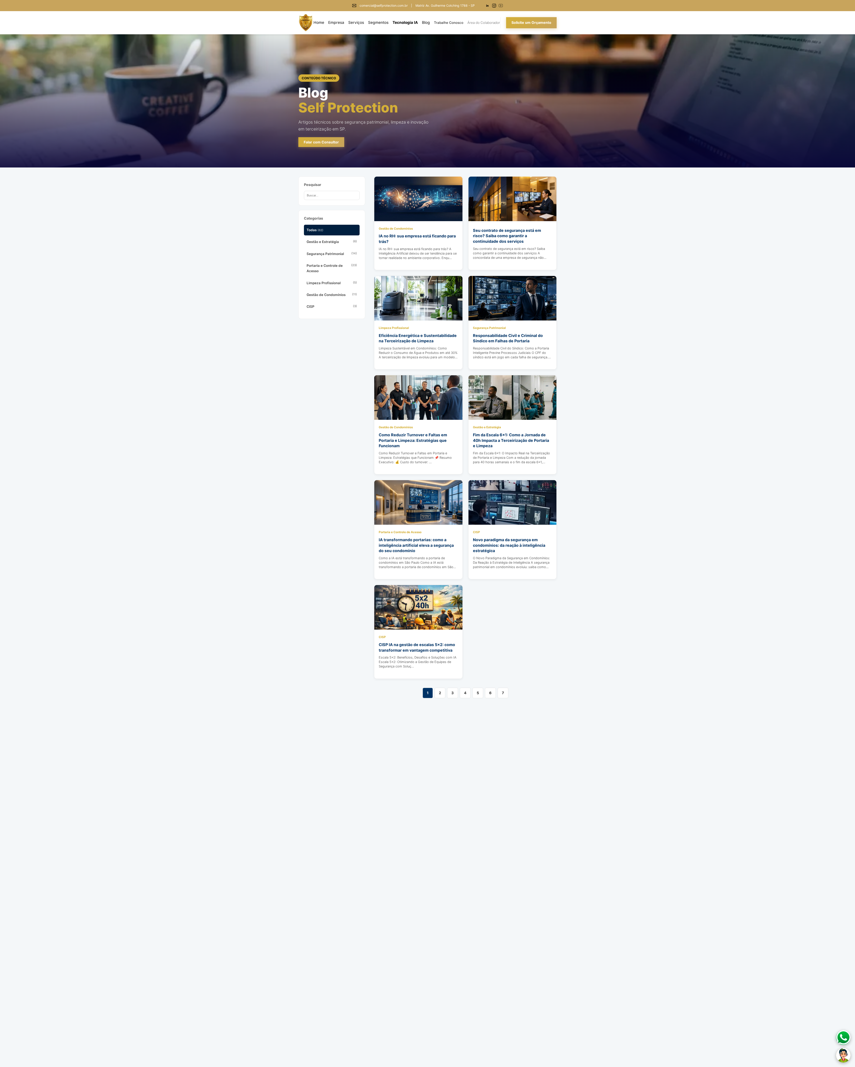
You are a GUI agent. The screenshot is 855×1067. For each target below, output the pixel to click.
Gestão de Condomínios (332, 295)
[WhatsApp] (843, 1037)
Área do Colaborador (483, 22)
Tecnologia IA (405, 22)
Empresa (336, 22)
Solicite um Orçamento (531, 22)
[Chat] (843, 1055)
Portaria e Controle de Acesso (332, 268)
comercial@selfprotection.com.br (384, 5)
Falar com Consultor (321, 142)
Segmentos (378, 22)
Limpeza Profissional (332, 283)
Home (319, 22)
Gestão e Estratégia (332, 242)
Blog (426, 22)
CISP (332, 306)
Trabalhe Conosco (448, 22)
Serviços (356, 22)
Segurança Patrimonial (332, 254)
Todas (315, 230)
